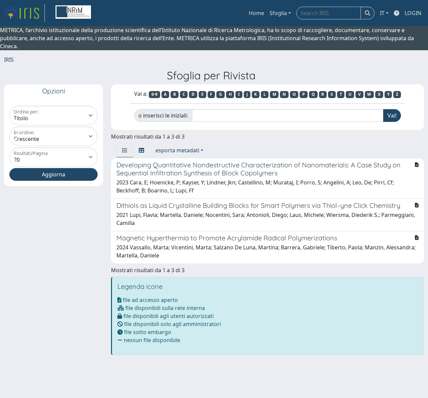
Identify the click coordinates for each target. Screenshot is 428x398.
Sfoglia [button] (278, 13)
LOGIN (413, 13)
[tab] (124, 150)
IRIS (9, 59)
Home (256, 13)
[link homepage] (24, 13)
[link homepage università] (73, 13)
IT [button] (382, 13)
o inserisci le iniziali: (163, 115)
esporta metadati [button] (177, 150)
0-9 (154, 94)
